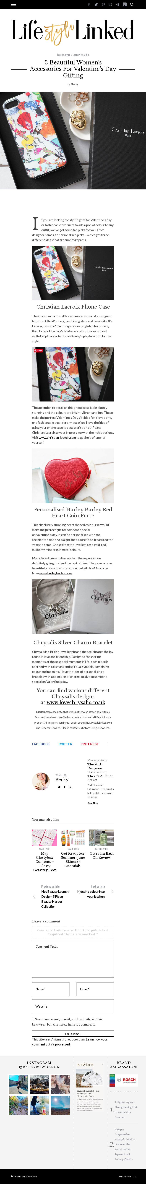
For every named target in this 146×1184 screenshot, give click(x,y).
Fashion (60, 54)
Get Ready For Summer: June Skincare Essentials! (73, 860)
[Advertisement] (73, 205)
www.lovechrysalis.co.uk (76, 702)
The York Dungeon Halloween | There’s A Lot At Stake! (100, 772)
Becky (75, 84)
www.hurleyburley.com (55, 573)
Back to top (125, 1176)
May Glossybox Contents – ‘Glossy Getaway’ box (44, 862)
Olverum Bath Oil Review (102, 856)
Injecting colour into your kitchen (91, 891)
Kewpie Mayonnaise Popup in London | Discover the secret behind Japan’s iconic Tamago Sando (125, 1144)
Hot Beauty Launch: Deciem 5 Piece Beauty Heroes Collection (55, 896)
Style (67, 54)
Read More (92, 803)
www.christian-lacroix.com (57, 437)
